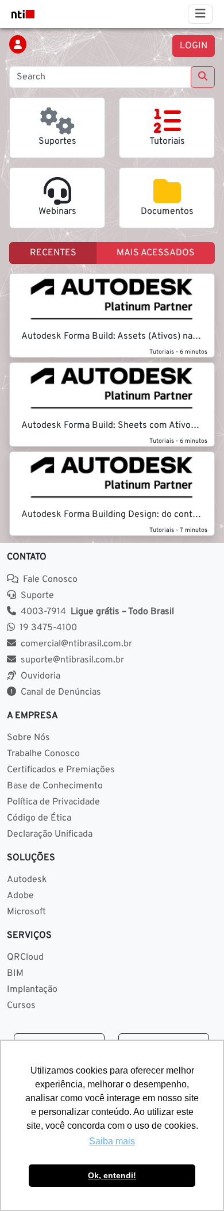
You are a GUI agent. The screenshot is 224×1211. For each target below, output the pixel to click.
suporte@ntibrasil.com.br (72, 660)
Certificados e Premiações (61, 770)
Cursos (21, 1005)
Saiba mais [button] (112, 1141)
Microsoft (26, 912)
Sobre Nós (28, 738)
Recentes (53, 253)
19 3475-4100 (48, 628)
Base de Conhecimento (55, 786)
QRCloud (25, 957)
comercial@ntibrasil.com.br (76, 644)
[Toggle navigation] (200, 14)
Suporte (37, 595)
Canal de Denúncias (61, 692)
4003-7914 (97, 612)
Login (193, 46)
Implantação (32, 989)
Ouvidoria (40, 676)
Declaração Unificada (49, 834)
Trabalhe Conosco (43, 754)
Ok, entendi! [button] (112, 1175)
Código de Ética (39, 818)
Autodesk (27, 880)
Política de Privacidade (53, 802)
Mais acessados (156, 253)
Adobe (20, 896)
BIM (15, 973)
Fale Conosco (50, 579)
